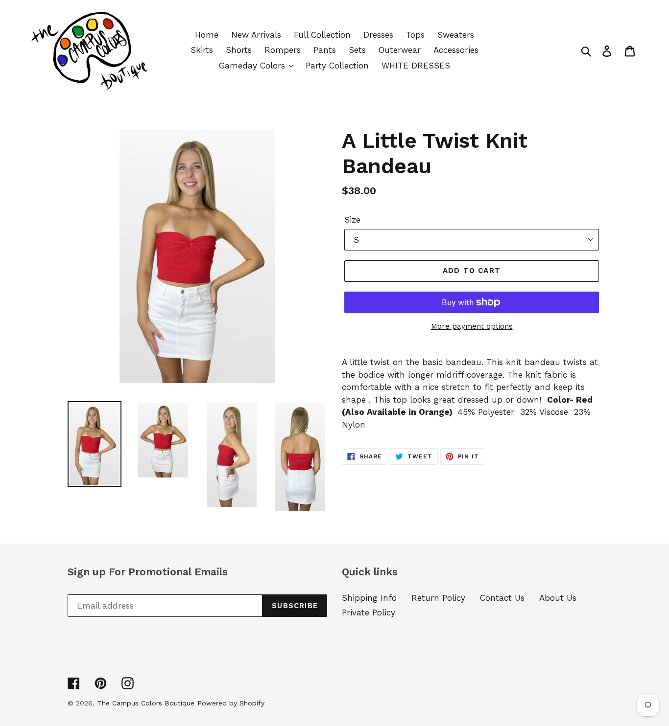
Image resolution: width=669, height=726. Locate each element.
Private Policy (368, 612)
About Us (557, 598)
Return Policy (438, 598)
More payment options (472, 326)
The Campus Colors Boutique (145, 703)
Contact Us (502, 598)
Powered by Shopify (230, 703)
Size (352, 220)
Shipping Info (369, 598)
